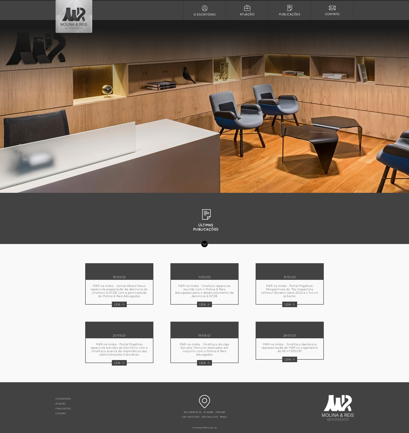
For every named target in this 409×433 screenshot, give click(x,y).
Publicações (289, 10)
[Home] (73, 32)
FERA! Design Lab (209, 428)
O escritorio (204, 10)
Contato (332, 10)
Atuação (247, 10)
